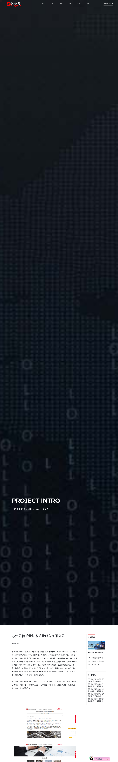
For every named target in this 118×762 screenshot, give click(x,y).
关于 (51, 3)
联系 (87, 3)
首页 (42, 3)
